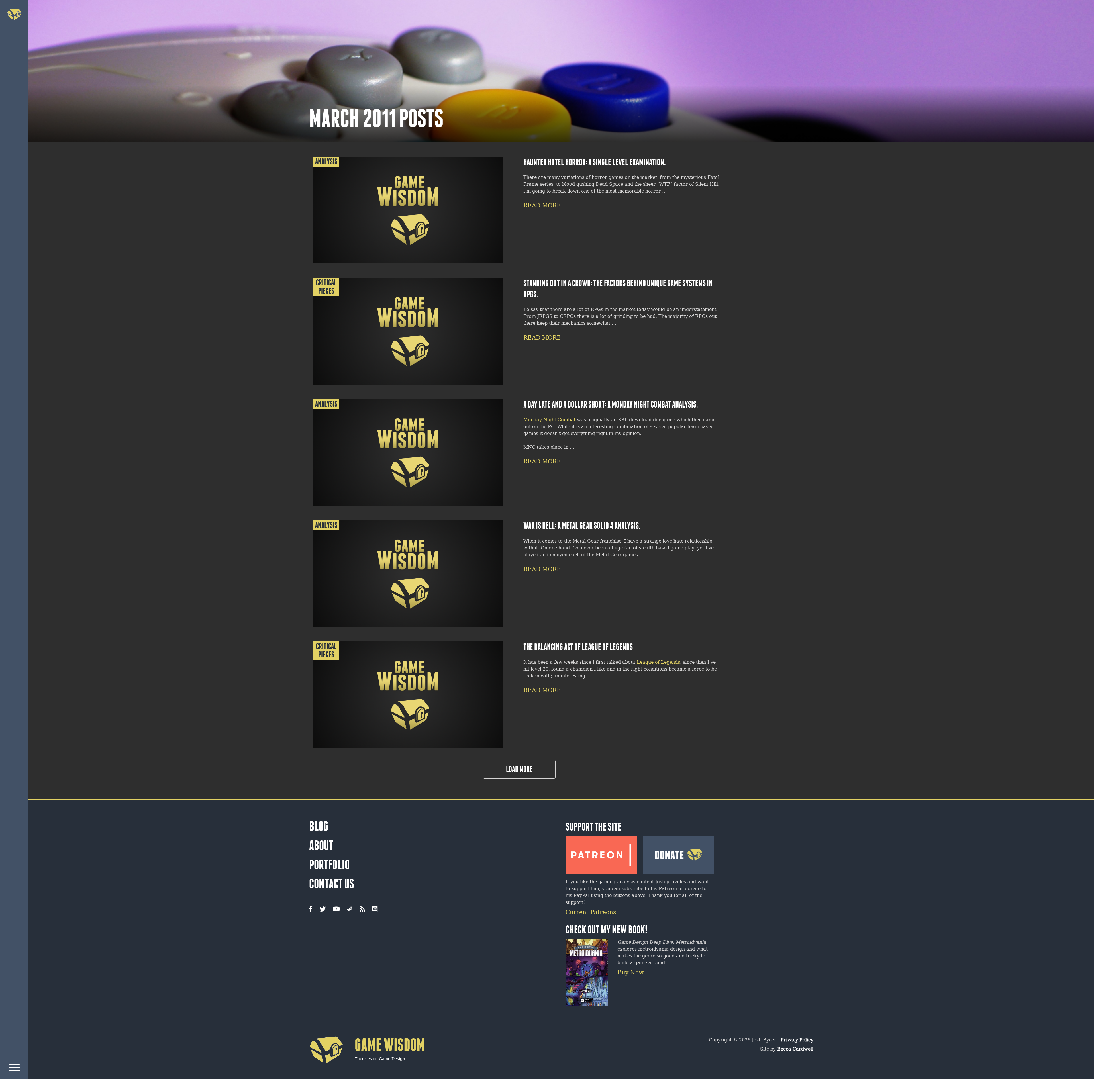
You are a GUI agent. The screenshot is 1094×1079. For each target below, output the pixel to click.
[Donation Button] (678, 853)
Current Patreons (591, 912)
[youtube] (336, 909)
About (321, 845)
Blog (318, 826)
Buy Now (630, 973)
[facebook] (310, 909)
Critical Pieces (326, 287)
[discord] (374, 909)
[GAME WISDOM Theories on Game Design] (367, 1072)
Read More (542, 206)
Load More (519, 769)
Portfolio (329, 864)
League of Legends (658, 662)
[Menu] (14, 1068)
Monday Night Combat (549, 420)
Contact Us (331, 883)
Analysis (326, 161)
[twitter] (322, 909)
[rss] (362, 909)
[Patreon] (601, 853)
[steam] (349, 909)
